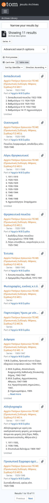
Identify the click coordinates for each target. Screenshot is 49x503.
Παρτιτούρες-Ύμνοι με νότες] (21, 312)
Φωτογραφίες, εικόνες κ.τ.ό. (21, 286)
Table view (23, 62)
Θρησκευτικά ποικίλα (17, 214)
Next (30, 498)
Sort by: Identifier (13, 67)
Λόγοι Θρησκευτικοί (16, 155)
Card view (9, 62)
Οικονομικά (11, 122)
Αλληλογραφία (13, 406)
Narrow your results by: (24, 25)
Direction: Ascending (35, 67)
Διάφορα (9, 339)
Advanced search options (19, 49)
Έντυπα (8, 253)
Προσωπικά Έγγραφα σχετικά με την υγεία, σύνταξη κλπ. (21, 461)
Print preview (11, 57)
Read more (15, 394)
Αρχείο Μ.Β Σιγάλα (20, 93)
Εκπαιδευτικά (12, 76)
